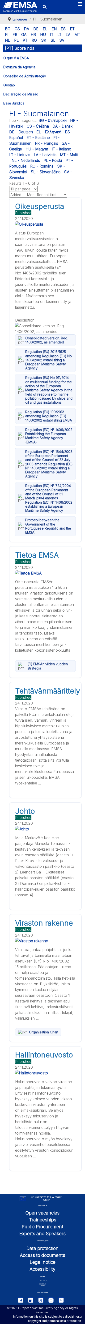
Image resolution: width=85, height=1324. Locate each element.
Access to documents (42, 1255)
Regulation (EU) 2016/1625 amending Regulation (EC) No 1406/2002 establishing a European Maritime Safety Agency (48, 360)
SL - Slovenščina (45, 171)
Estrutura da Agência (19, 67)
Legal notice (42, 1262)
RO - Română (42, 166)
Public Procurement (42, 1227)
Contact (42, 1276)
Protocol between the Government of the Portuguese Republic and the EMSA (48, 526)
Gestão (9, 85)
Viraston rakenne (44, 923)
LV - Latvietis (45, 154)
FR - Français (46, 143)
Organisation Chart (43, 1032)
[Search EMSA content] (44, 6)
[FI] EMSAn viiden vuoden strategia (47, 666)
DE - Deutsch (21, 131)
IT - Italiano (61, 149)
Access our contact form (42, 1292)
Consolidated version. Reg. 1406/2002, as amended (46, 340)
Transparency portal (42, 1240)
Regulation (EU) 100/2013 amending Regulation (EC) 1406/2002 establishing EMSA (48, 416)
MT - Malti (69, 154)
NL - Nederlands (26, 160)
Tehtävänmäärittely (47, 691)
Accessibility (42, 1269)
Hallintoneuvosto (44, 1055)
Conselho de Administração (24, 76)
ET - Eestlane (38, 137)
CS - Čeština (38, 126)
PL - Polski (52, 160)
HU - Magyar (37, 149)
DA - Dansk (62, 126)
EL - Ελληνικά (48, 131)
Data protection (42, 1248)
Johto (25, 811)
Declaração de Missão (20, 94)
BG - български (52, 120)
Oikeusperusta (39, 206)
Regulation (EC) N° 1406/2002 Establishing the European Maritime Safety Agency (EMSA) (48, 436)
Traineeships (42, 1220)
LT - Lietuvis (19, 154)
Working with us (42, 1205)
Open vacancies (43, 1213)
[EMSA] (20, 7)
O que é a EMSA (16, 58)
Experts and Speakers (42, 1233)
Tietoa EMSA (37, 555)
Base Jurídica (13, 103)
